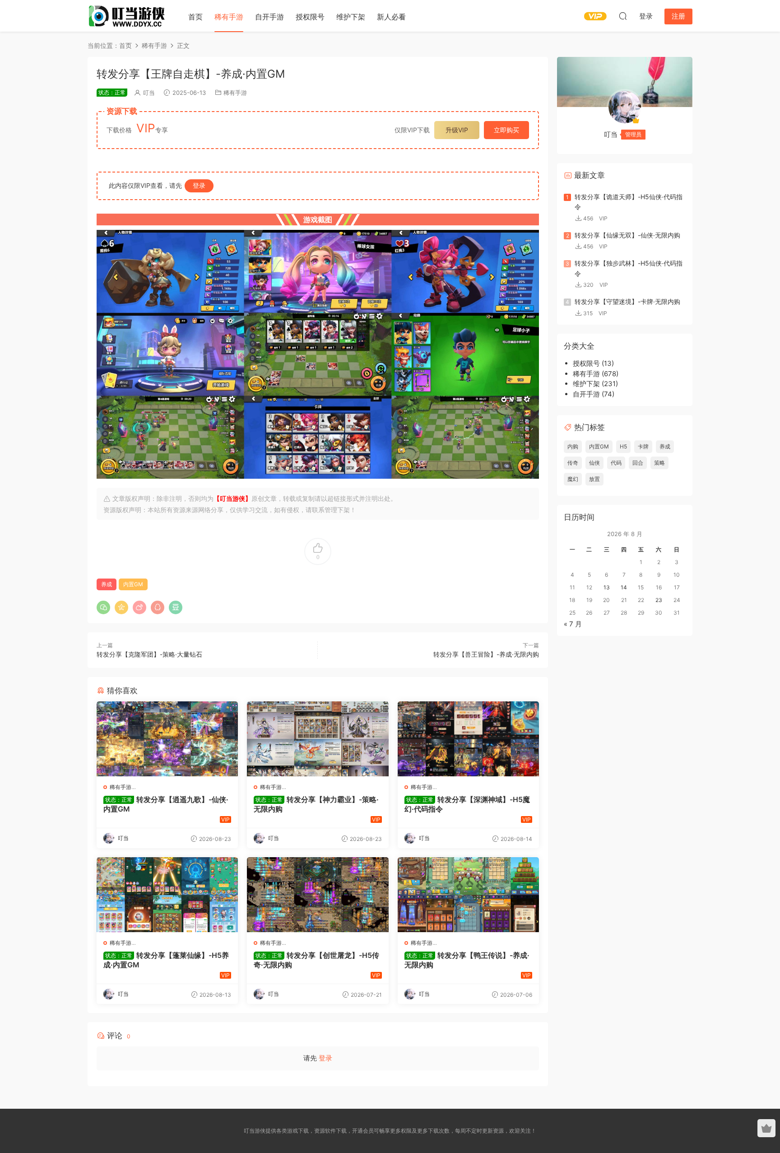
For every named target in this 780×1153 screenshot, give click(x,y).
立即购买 (506, 130)
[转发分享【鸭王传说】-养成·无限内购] (468, 894)
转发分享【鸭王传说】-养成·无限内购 (466, 960)
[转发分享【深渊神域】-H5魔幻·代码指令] (468, 738)
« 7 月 (573, 624)
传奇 (572, 462)
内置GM (133, 584)
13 (607, 587)
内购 (572, 446)
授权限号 (310, 16)
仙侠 (594, 462)
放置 (594, 479)
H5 (623, 446)
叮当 (149, 92)
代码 (616, 462)
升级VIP (457, 130)
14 (624, 587)
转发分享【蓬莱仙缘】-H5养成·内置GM (166, 960)
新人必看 (391, 16)
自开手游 (269, 16)
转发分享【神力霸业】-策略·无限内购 (316, 804)
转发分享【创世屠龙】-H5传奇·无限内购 (316, 960)
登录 (199, 185)
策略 (659, 462)
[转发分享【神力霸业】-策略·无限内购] (317, 738)
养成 (106, 584)
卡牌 (643, 446)
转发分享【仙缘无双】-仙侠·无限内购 (627, 235)
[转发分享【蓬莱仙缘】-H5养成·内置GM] (167, 894)
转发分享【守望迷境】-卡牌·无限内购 (627, 301)
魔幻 (572, 479)
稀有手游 (228, 16)
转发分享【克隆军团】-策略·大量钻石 (149, 654)
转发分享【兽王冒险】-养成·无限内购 (486, 654)
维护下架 (350, 16)
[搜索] (622, 15)
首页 (195, 16)
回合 (637, 462)
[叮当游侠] (128, 16)
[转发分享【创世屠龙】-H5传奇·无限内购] (317, 894)
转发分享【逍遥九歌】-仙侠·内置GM (165, 804)
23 (658, 600)
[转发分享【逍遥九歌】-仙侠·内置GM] (167, 738)
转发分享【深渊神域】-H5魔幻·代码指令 (467, 804)
